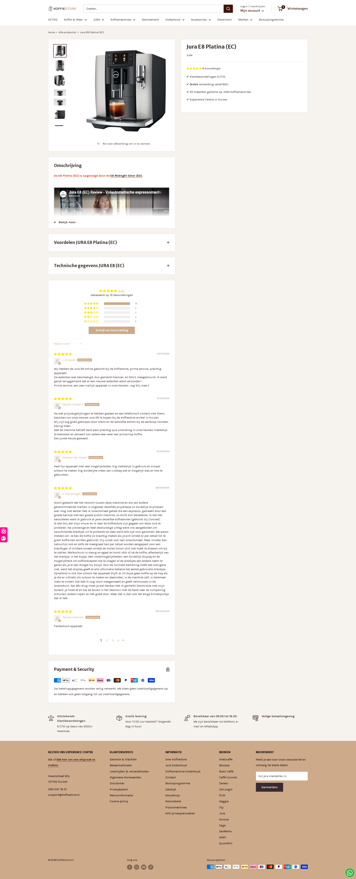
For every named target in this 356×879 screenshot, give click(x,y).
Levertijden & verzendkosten (129, 771)
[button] (194, 68)
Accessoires (199, 19)
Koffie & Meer (73, 19)
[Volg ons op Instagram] (136, 867)
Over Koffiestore (176, 759)
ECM (222, 795)
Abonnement (150, 19)
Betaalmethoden (121, 765)
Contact (170, 777)
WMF (222, 837)
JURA (96, 19)
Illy (221, 807)
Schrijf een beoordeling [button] (112, 330)
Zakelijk (170, 789)
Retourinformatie (121, 795)
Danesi (223, 783)
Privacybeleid (119, 789)
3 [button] (113, 640)
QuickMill (225, 843)
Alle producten (67, 32)
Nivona (224, 819)
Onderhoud (172, 19)
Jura (189, 55)
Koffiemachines (121, 19)
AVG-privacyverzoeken (180, 813)
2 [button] (107, 640)
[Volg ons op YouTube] (143, 867)
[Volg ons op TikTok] (150, 867)
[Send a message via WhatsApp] (349, 872)
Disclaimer (117, 783)
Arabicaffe (226, 759)
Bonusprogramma (271, 19)
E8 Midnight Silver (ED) (126, 175)
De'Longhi (226, 789)
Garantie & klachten (123, 759)
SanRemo (225, 831)
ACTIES (52, 19)
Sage (222, 825)
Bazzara (224, 765)
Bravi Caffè (226, 771)
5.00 (121, 291)
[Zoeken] (228, 9)
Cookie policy (119, 801)
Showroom (224, 19)
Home (51, 32)
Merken (243, 19)
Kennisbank (173, 801)
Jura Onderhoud (176, 765)
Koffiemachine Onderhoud (182, 771)
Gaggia (224, 801)
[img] (63, 354)
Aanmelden (269, 787)
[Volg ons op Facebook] (129, 867)
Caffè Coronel (228, 777)
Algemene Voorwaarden (125, 777)
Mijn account (250, 10)
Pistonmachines (176, 807)
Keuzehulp (172, 795)
